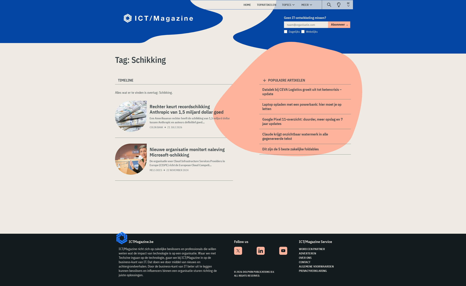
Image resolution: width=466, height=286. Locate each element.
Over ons (305, 257)
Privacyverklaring (313, 271)
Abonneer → (339, 24)
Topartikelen (266, 5)
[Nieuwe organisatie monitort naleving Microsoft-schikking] (131, 159)
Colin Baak (156, 127)
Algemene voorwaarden (316, 266)
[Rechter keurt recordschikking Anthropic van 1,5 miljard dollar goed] (131, 116)
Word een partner (312, 249)
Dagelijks (294, 31)
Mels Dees (156, 170)
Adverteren (307, 253)
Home (247, 5)
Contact (304, 262)
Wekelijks (312, 31)
